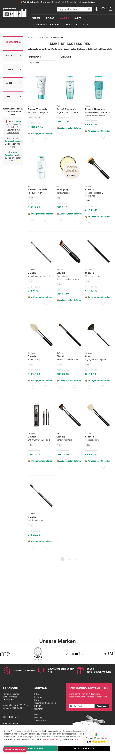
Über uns (38, 714)
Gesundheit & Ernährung (45, 703)
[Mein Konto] (96, 9)
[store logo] (15, 13)
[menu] (73, 21)
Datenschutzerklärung (51, 739)
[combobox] (74, 9)
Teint (9, 96)
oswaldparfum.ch (34, 37)
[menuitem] (39, 18)
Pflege (37, 694)
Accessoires (13, 42)
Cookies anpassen (84, 748)
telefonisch (11, 143)
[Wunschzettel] (103, 9)
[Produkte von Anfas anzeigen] (37, 654)
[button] (45, 140)
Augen (9, 55)
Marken (37, 705)
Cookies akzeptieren (30, 748)
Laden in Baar (88, 2)
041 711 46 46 (11, 723)
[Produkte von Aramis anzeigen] (75, 654)
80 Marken (9, 158)
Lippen (9, 69)
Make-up (47, 37)
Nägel (9, 83)
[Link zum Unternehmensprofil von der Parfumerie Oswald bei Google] (96, 745)
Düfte (36, 700)
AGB (77, 739)
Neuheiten (38, 708)
